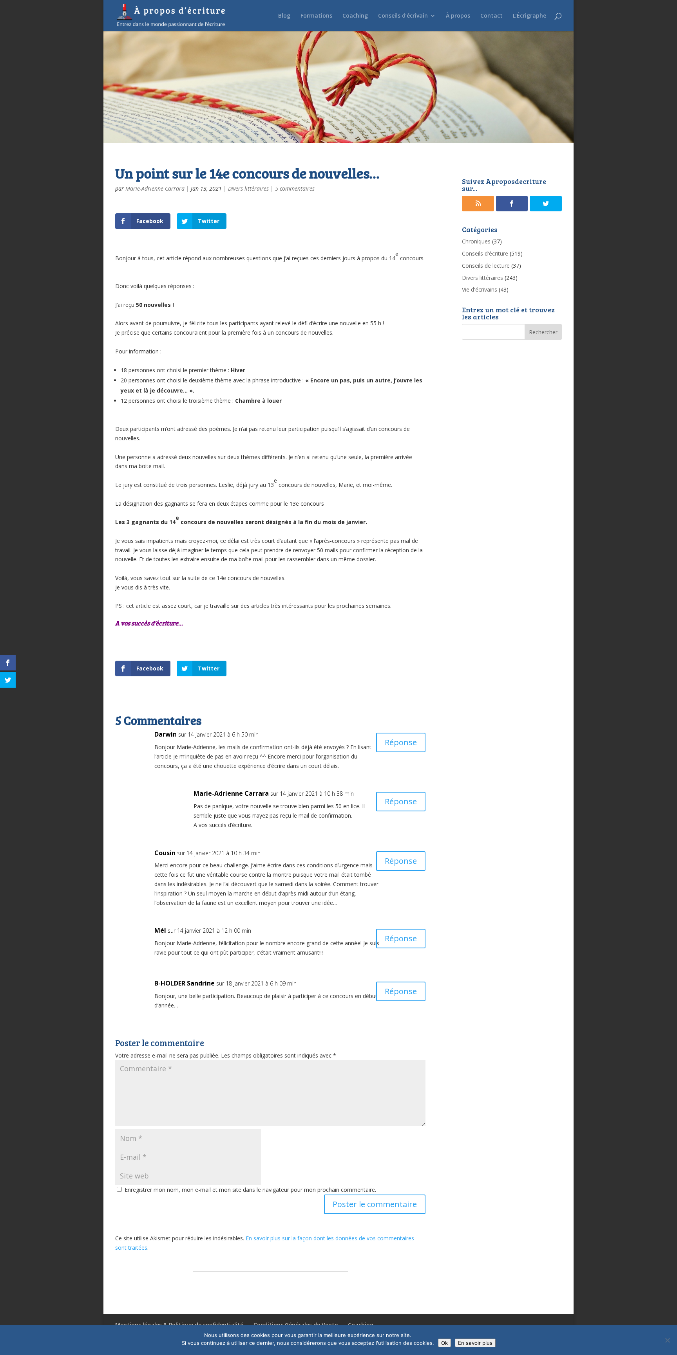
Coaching (355, 16)
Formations (316, 16)
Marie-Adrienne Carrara (155, 188)
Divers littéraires (248, 188)
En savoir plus (475, 1343)
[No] (667, 1340)
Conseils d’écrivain (403, 16)
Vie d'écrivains (479, 289)
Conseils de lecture (486, 265)
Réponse (401, 742)
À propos (458, 16)
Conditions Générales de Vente (295, 1324)
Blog (284, 16)
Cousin (165, 853)
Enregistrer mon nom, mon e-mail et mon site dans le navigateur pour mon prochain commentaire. (250, 1189)
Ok (444, 1343)
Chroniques (476, 241)
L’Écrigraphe (529, 16)
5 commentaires (295, 188)
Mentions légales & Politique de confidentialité (179, 1324)
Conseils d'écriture (485, 253)
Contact (491, 16)
